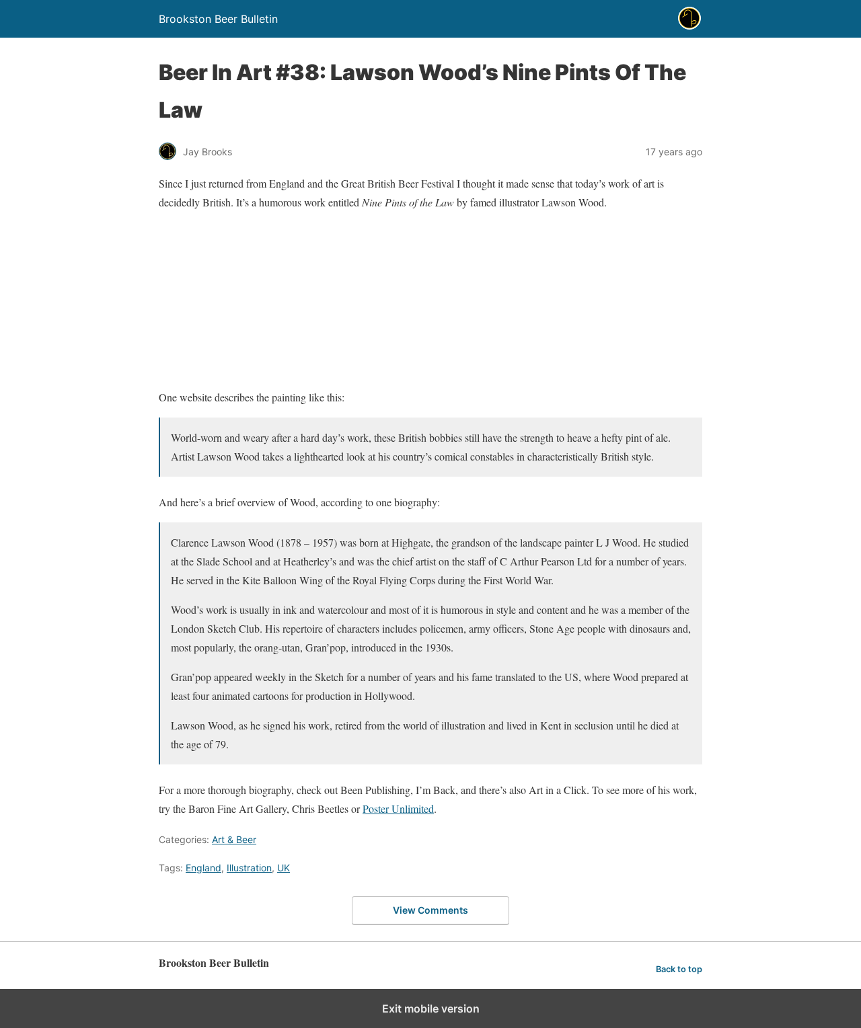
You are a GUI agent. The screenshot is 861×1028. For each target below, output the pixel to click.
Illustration (249, 867)
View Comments (430, 910)
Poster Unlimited (398, 808)
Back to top (679, 969)
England (203, 867)
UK (283, 867)
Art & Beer (234, 839)
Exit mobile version (431, 1008)
